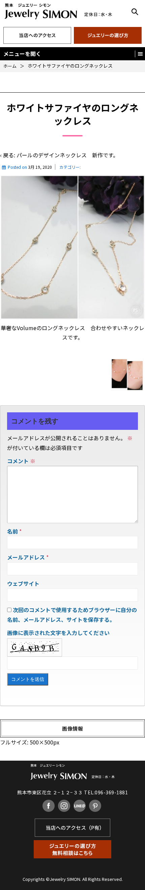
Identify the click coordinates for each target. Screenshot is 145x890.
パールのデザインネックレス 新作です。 (67, 155)
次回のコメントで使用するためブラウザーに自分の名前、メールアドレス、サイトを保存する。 (72, 615)
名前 (12, 531)
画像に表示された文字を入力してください (58, 633)
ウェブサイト (23, 583)
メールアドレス (26, 557)
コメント (21, 461)
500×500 (41, 742)
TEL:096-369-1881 (106, 792)
